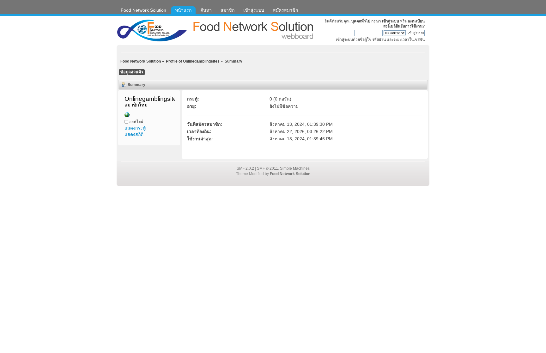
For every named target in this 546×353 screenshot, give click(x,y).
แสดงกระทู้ (135, 128)
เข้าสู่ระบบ (390, 21)
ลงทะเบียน (416, 21)
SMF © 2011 (267, 168)
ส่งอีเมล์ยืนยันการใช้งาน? (404, 26)
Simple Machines (295, 168)
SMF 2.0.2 (245, 168)
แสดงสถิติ (133, 134)
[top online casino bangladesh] (127, 115)
